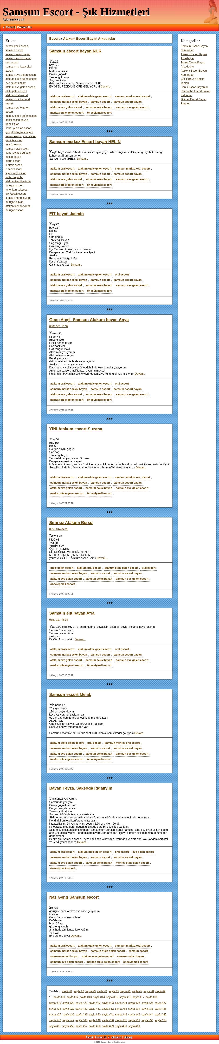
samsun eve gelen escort (132, 107)
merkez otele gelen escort (66, 112)
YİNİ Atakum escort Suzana (75, 429)
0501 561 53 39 (58, 326)
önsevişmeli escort (99, 112)
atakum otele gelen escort (94, 96)
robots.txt (116, 1037)
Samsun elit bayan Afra (71, 613)
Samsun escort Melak (70, 694)
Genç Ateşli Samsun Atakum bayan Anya (89, 319)
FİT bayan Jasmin (66, 213)
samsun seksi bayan (99, 107)
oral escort (122, 274)
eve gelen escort (143, 851)
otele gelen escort (61, 567)
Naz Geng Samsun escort (74, 897)
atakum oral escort (62, 96)
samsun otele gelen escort (108, 950)
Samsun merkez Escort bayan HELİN (85, 141)
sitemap (128, 1037)
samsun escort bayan (128, 101)
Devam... (105, 86)
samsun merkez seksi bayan (68, 101)
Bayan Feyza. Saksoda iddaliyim (80, 788)
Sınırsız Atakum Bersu (71, 522)
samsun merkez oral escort (132, 96)
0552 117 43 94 (58, 619)
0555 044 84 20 (58, 529)
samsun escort (100, 101)
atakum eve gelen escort (66, 107)
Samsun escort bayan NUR (75, 51)
